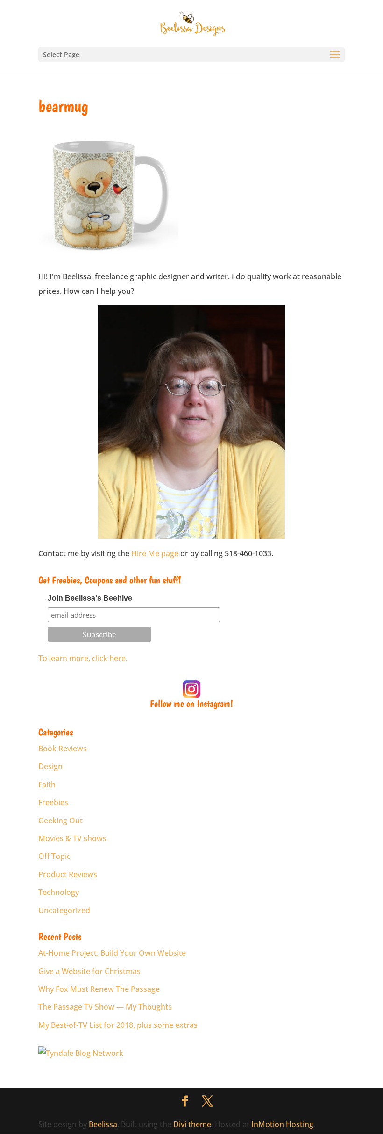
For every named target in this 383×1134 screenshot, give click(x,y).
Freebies (53, 802)
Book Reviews (62, 748)
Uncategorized (64, 910)
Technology (58, 892)
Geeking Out (60, 820)
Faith (47, 784)
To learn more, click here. (83, 658)
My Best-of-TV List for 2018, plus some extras (118, 1025)
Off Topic (54, 856)
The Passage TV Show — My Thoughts (105, 1007)
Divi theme (192, 1124)
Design (50, 766)
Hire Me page (154, 553)
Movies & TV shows (72, 838)
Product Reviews (67, 874)
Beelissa (103, 1124)
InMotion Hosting (282, 1124)
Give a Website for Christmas (89, 971)
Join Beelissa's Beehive (90, 598)
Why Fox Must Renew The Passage (99, 989)
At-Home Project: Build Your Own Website (112, 953)
